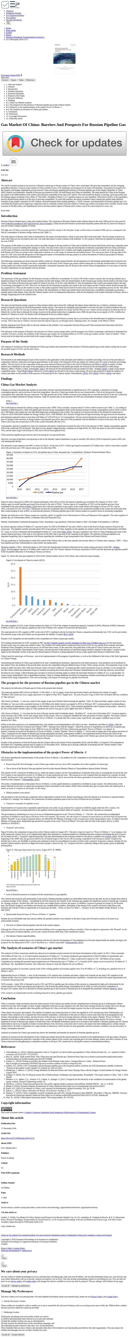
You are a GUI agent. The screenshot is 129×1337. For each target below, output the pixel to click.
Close (4, 1258)
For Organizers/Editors (15, 15)
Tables (21, 80)
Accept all (5, 1286)
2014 (30, 371)
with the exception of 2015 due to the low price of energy (29, 223)
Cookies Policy (19, 1248)
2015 (51, 371)
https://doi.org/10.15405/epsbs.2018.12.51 (18, 1138)
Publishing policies (59, 1235)
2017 (42, 369)
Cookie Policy (112, 1297)
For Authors (11, 18)
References (30, 80)
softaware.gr (27, 1250)
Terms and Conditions (86, 1235)
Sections (5, 80)
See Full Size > (12, 403)
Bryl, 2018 (68, 634)
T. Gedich (5, 165)
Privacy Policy (7, 1248)
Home (8, 28)
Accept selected (18, 1335)
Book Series (11, 30)
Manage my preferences (20, 1286)
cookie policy (31, 1281)
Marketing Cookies (11, 1312)
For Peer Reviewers (14, 20)
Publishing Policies (13, 13)
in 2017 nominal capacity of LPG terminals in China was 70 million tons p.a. (75, 643)
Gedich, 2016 (31, 506)
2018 (96, 373)
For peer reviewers (43, 1235)
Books (8, 35)
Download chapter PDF (11, 75)
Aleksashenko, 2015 (30, 779)
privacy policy (16, 1281)
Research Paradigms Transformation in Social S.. (25, 37)
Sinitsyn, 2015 (116, 989)
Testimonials (72, 1235)
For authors (13, 1235)
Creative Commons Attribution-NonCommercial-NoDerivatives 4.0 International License (60, 1112)
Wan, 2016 (66, 532)
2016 (104, 364)
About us (9, 11)
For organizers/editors (27, 1235)
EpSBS (9, 33)
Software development (10, 1250)
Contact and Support (103, 1235)
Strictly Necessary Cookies (14, 1301)
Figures (13, 80)
